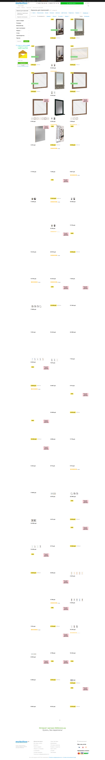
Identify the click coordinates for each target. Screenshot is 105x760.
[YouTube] (82, 747)
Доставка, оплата (38, 743)
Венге (34, 12)
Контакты (24, 0)
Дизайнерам (54, 743)
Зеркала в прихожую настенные (22, 14)
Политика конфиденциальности (41, 754)
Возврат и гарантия (55, 746)
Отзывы (52, 750)
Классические (40, 12)
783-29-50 (44, 3)
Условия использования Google (69, 757)
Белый (46, 12)
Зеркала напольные (22, 17)
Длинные (58, 12)
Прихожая (29, 7)
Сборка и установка (38, 748)
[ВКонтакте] (79, 747)
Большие (52, 12)
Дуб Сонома (64, 12)
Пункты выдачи (37, 746)
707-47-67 (56, 3)
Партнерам (53, 752)
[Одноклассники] (86, 747)
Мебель (23, 7)
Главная (18, 7)
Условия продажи (38, 752)
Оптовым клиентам (55, 745)
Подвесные (71, 12)
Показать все (85, 12)
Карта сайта (53, 748)
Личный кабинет (87, 3)
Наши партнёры (54, 741)
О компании (36, 750)
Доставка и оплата (31, 0)
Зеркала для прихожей (22, 10)
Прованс (77, 12)
